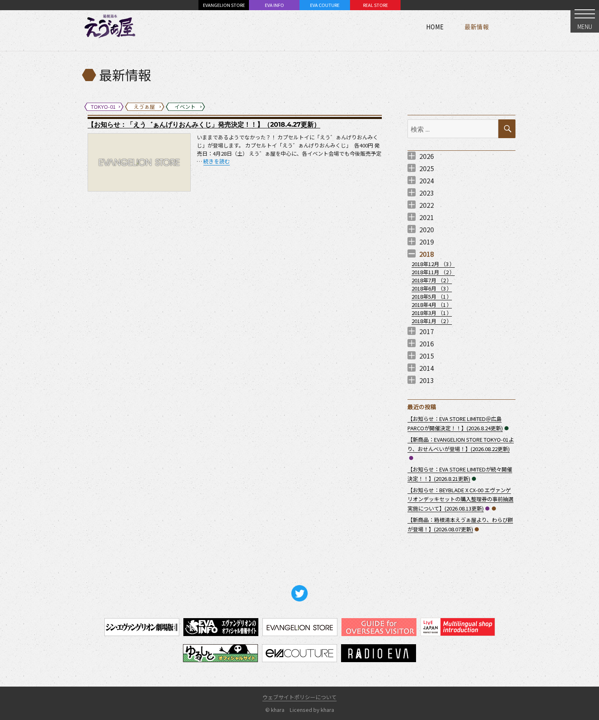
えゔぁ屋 (494, 508)
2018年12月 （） (433, 264)
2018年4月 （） (432, 304)
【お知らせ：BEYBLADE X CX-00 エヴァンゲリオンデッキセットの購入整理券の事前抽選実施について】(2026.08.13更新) (460, 499)
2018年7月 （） (432, 280)
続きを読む (216, 161)
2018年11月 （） (433, 272)
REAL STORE (375, 5)
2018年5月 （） (432, 296)
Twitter (299, 593)
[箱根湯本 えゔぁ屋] (110, 26)
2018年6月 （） (432, 288)
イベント (506, 428)
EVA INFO (274, 5)
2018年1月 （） (432, 321)
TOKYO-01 (411, 458)
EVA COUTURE (324, 5)
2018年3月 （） (432, 313)
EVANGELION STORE (224, 5)
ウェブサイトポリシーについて (299, 697)
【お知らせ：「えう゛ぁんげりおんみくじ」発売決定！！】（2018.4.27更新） (204, 124)
